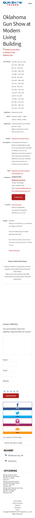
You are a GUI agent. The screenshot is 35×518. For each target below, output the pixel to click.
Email (5, 370)
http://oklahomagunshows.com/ (21, 191)
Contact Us (18, 197)
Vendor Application (14, 250)
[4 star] (14, 391)
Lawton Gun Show (13, 481)
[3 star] (11, 391)
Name (5, 360)
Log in (17, 509)
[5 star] (17, 391)
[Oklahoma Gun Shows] (16, 177)
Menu (30, 3)
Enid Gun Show (12, 475)
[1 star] (5, 391)
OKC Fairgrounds (16, 205)
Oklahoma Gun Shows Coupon (20, 138)
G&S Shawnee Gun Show (15, 488)
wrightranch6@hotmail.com (23, 188)
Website (6, 381)
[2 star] (8, 391)
